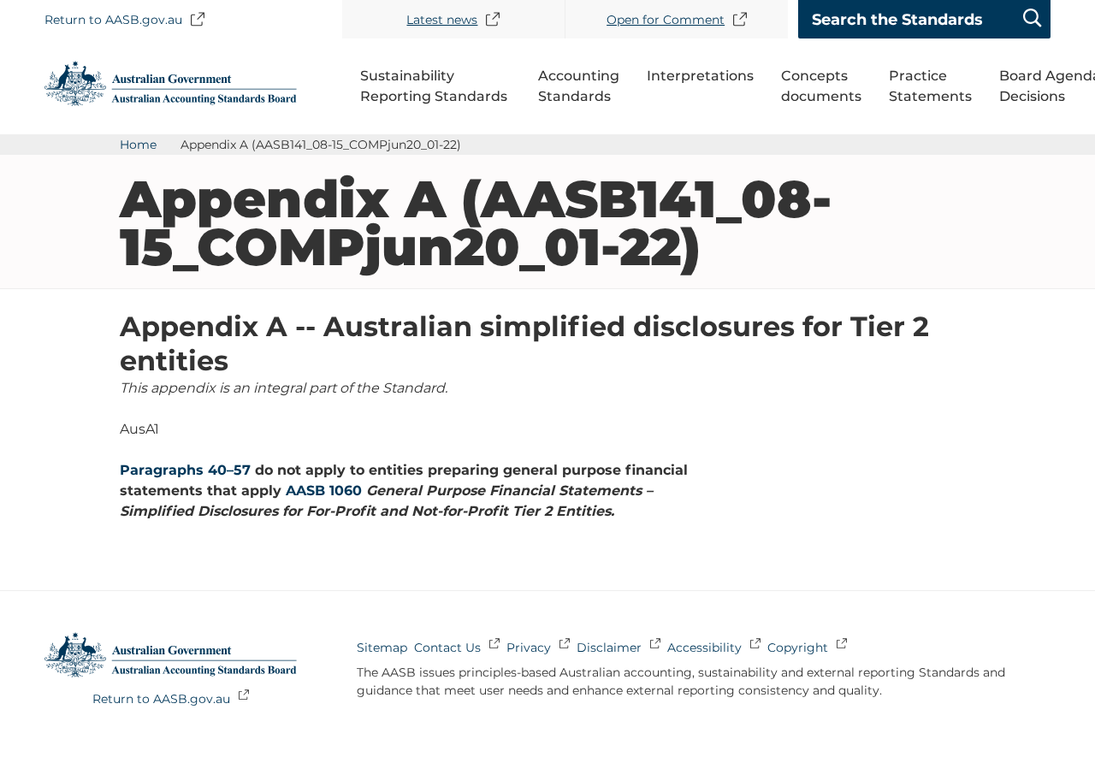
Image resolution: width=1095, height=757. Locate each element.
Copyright (797, 647)
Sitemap (382, 647)
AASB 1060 (324, 490)
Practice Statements (930, 86)
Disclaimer (609, 647)
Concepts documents (821, 86)
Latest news (441, 19)
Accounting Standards (578, 86)
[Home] (170, 101)
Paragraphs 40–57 (185, 470)
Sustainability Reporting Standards (433, 86)
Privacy (528, 647)
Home (138, 144)
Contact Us (447, 647)
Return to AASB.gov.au (113, 19)
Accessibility (704, 647)
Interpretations (700, 76)
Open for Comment (666, 19)
